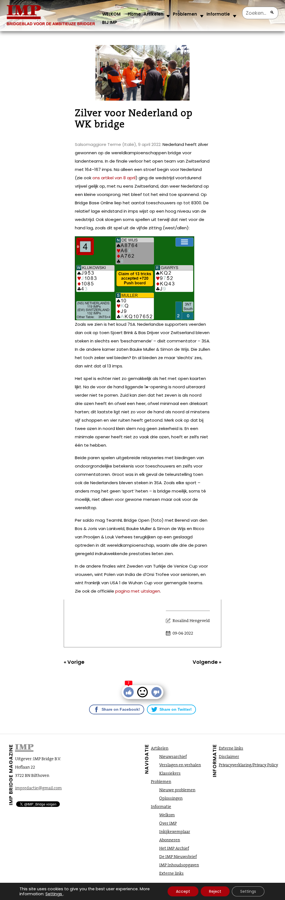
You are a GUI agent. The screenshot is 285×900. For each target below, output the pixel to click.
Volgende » (207, 661)
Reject (215, 891)
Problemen (185, 14)
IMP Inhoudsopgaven (179, 865)
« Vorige (74, 661)
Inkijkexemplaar (174, 831)
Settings (53, 893)
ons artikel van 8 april (114, 178)
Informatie (218, 14)
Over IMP (168, 823)
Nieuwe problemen (177, 790)
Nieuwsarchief (173, 756)
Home (134, 14)
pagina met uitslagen (137, 591)
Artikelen (153, 14)
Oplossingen (171, 798)
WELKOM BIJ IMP (111, 18)
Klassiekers (170, 773)
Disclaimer (229, 756)
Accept (183, 891)
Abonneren (169, 840)
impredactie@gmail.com (38, 788)
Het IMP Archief (174, 848)
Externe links (171, 873)
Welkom (167, 815)
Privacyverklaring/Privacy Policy (248, 765)
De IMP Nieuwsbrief (178, 856)
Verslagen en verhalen (180, 765)
